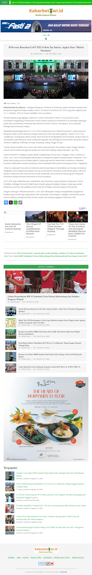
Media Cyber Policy (61, 557)
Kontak (25, 557)
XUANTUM (63, 572)
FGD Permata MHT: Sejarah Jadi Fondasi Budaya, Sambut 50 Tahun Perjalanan (50, 253)
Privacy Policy (36, 557)
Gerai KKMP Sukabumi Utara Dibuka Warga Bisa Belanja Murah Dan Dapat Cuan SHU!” (51, 256)
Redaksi (11, 557)
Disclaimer (47, 557)
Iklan (19, 557)
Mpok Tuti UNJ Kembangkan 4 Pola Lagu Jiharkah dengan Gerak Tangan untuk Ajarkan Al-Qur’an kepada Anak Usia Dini (41, 2)
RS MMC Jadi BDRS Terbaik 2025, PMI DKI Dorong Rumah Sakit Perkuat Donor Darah (51, 505)
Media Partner (78, 557)
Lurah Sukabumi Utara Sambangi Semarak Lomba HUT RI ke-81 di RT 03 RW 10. (49, 367)
